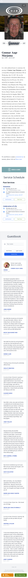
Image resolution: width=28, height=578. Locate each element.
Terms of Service (18, 571)
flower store (19, 159)
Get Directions (8, 199)
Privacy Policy (10, 571)
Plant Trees (19, 199)
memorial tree (20, 157)
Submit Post (14, 254)
